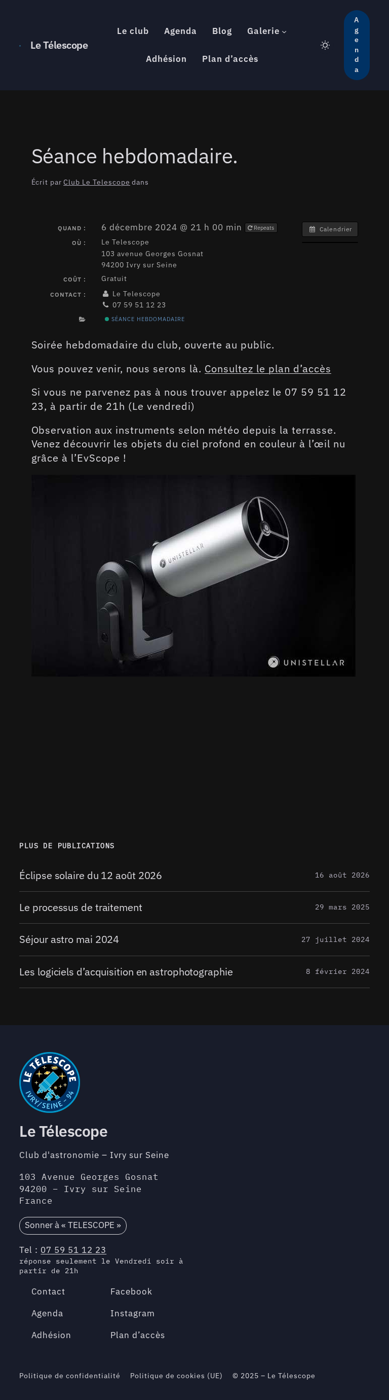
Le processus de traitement (80, 907)
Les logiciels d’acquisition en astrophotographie (125, 971)
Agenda (356, 44)
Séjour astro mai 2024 (69, 939)
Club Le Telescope (96, 182)
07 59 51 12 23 (73, 1249)
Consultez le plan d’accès (268, 368)
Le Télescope (59, 45)
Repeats (264, 227)
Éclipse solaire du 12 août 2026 (90, 875)
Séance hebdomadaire (147, 319)
